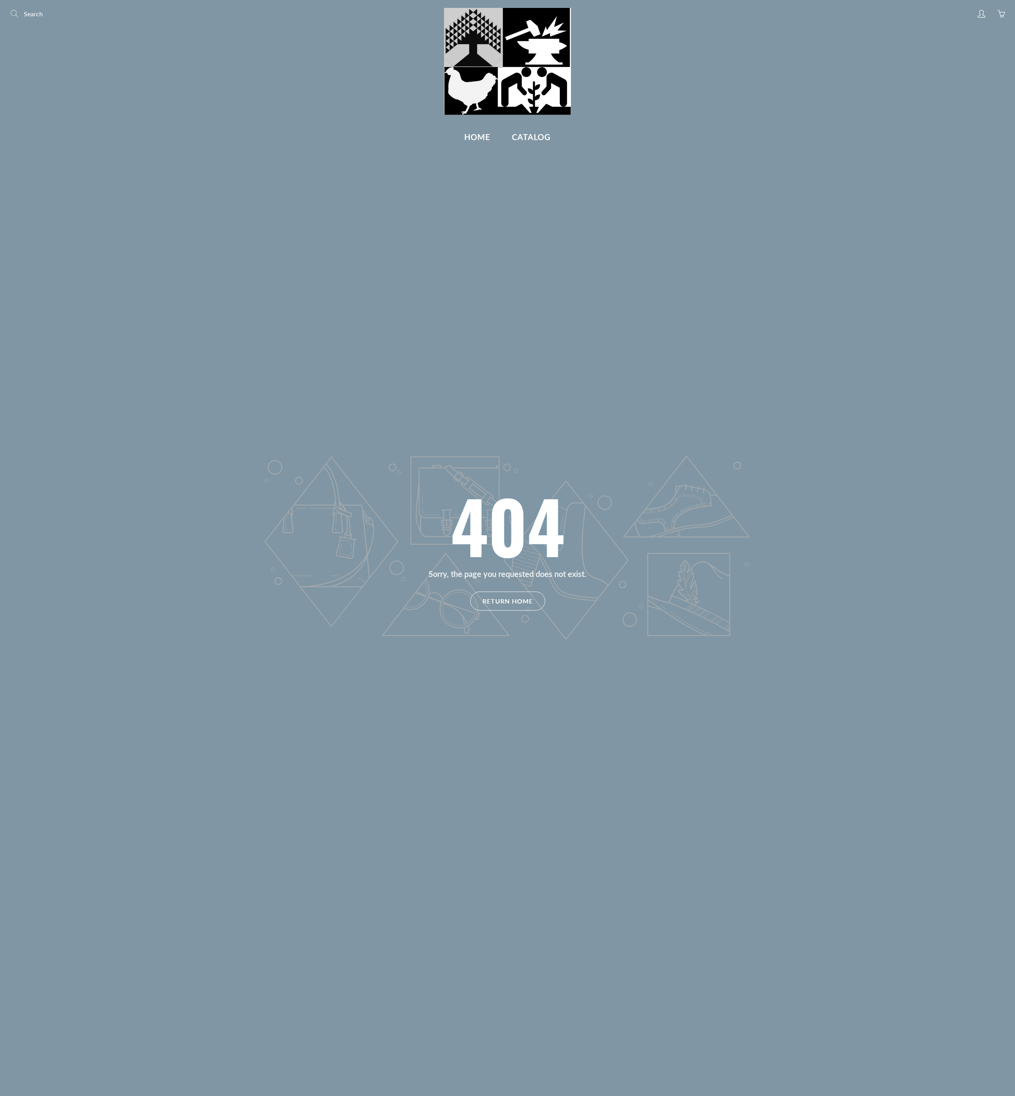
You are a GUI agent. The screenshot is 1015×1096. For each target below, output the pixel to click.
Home (477, 137)
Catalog (531, 137)
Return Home (508, 600)
